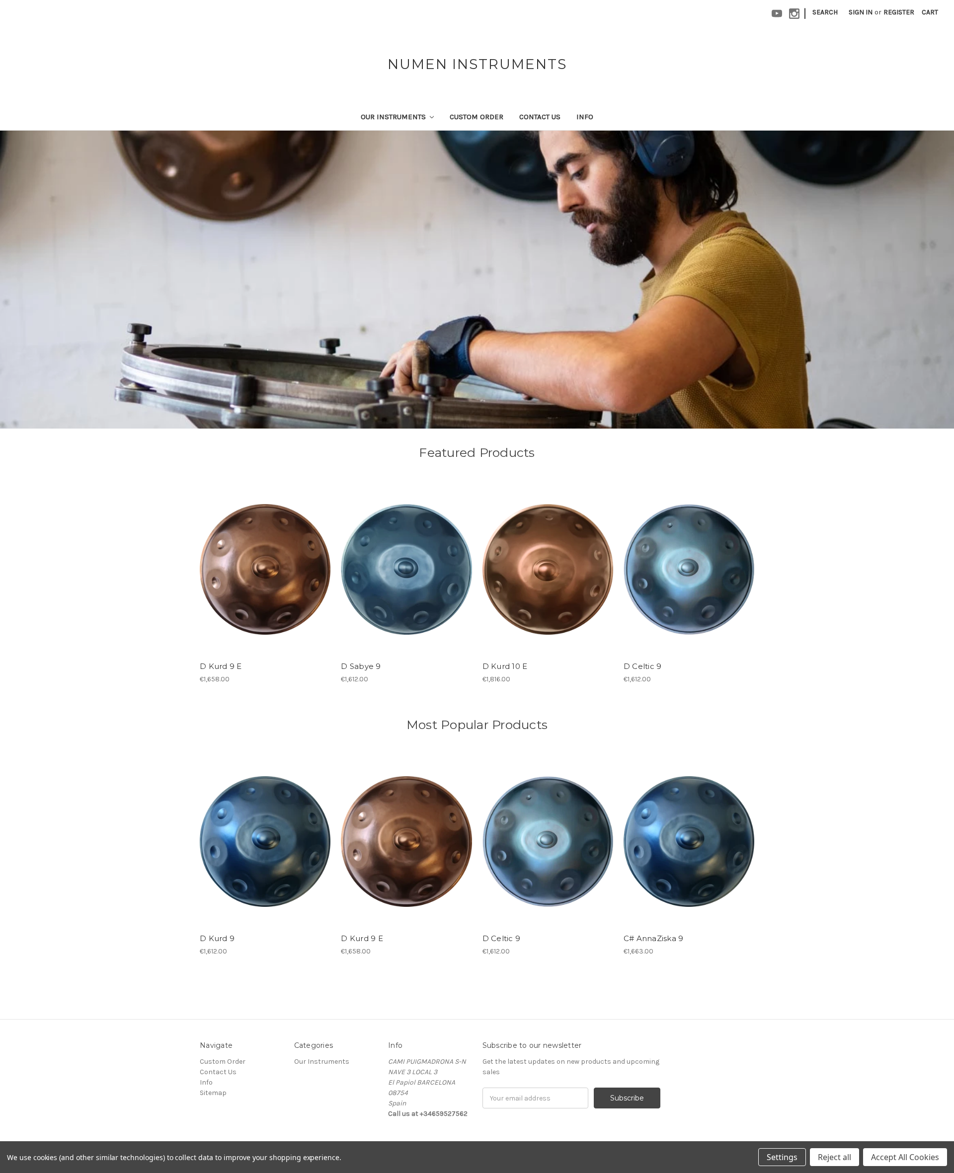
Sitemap (213, 1093)
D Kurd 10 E (505, 666)
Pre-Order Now (265, 578)
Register (898, 12)
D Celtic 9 (643, 666)
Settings (782, 1157)
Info (584, 116)
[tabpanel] (477, 280)
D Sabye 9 (361, 666)
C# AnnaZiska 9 (654, 938)
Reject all (834, 1157)
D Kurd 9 (217, 938)
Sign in (861, 12)
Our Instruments (394, 116)
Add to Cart (406, 578)
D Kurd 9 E (221, 666)
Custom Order (476, 116)
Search (825, 12)
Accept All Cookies (905, 1157)
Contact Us (539, 116)
